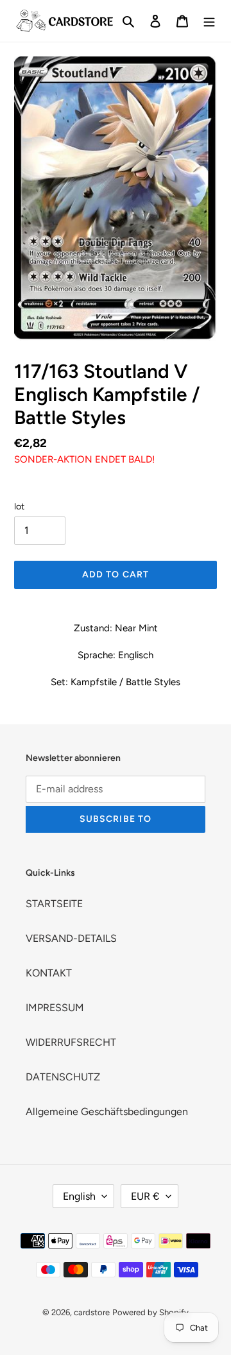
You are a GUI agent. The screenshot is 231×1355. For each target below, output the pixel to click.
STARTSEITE (54, 904)
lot (19, 506)
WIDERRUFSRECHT (71, 1042)
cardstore (92, 1312)
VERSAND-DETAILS (71, 938)
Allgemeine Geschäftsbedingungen (107, 1111)
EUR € (145, 1196)
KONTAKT (49, 973)
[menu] (209, 20)
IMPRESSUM (55, 1007)
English (79, 1196)
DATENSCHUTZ (63, 1077)
